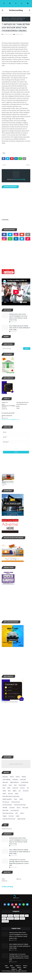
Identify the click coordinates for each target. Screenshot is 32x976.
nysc (20, 790)
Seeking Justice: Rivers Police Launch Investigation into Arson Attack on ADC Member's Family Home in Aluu (18, 317)
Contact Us (4, 408)
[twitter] (10, 3)
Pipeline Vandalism (7, 799)
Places (15, 799)
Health (4, 790)
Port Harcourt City (15, 802)
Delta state (5, 782)
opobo (16, 793)
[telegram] (21, 238)
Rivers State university (8, 813)
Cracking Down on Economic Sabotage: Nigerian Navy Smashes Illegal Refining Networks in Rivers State (19, 862)
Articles (18, 776)
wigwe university (21, 818)
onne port (10, 793)
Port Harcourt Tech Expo (19, 804)
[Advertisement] (16, 206)
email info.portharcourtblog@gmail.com (8, 406)
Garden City (15, 788)
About (11, 965)
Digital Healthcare (14, 782)
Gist (28, 788)
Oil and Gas (25, 790)
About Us (18, 879)
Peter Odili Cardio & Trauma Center (11, 796)
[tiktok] (27, 238)
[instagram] (16, 3)
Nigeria (14, 790)
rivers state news (15, 810)
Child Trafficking (6, 779)
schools (22, 813)
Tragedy (4, 816)
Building (24, 776)
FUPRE (8, 788)
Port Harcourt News (7, 804)
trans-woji (11, 816)
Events (10, 785)
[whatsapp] (22, 3)
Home (4, 18)
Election (4, 785)
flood (15, 785)
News (8, 18)
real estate (12, 807)
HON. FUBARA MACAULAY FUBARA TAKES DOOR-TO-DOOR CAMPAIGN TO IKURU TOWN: (19, 327)
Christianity (15, 779)
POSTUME (5, 807)
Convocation (23, 779)
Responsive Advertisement (16, 764)
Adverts (12, 776)
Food (4, 788)
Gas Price (22, 788)
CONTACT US (5, 402)
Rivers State (5, 810)
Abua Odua (5, 776)
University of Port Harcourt (9, 818)
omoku (4, 793)
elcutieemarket (24, 782)
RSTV (16, 813)
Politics (21, 799)
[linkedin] (16, 238)
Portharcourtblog (16, 10)
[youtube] (28, 3)
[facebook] (4, 3)
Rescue (18, 807)
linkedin (18, 406)
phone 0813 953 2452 (21, 404)
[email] (27, 234)
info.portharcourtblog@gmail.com (10, 419)
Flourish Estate (22, 785)
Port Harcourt (6, 802)
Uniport (17, 816)
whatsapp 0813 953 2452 (22, 402)
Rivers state (25, 807)
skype (17, 408)
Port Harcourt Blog (8, 34)
